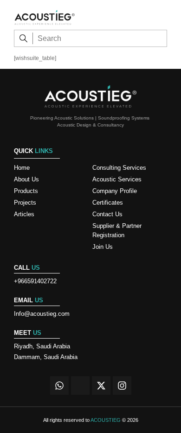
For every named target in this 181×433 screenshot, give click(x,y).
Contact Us (107, 214)
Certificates (107, 202)
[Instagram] (122, 385)
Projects (25, 202)
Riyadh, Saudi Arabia (42, 346)
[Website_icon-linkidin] (80, 385)
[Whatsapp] (59, 385)
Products (26, 190)
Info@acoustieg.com (42, 313)
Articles (24, 214)
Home (22, 167)
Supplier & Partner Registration (117, 230)
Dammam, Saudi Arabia (46, 356)
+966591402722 (35, 281)
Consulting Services (119, 167)
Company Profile (114, 190)
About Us (26, 179)
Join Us (102, 246)
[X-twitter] (101, 385)
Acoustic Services (117, 179)
